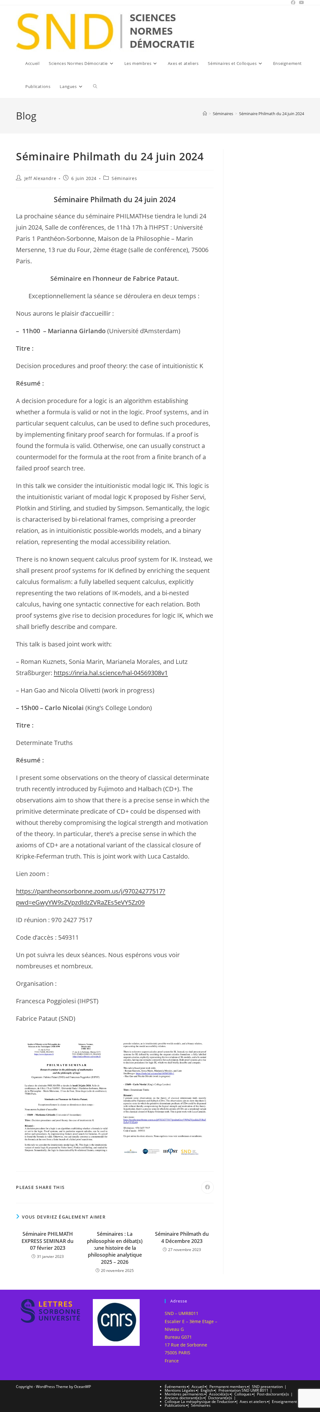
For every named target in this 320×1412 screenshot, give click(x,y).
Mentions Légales (180, 1390)
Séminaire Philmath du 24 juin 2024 (271, 113)
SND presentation (267, 1386)
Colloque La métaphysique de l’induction (199, 1401)
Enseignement (284, 1401)
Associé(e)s (219, 1394)
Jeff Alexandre (40, 178)
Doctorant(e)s (220, 1397)
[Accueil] (205, 113)
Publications (175, 1405)
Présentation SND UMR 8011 (243, 1390)
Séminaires (124, 178)
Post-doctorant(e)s (273, 1394)
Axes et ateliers (253, 1401)
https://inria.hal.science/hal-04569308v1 (111, 673)
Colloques (243, 1394)
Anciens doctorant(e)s (184, 1397)
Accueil (198, 1386)
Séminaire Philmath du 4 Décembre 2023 (182, 1237)
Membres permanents (184, 1394)
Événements (175, 1386)
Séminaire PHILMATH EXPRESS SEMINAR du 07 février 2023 (47, 1240)
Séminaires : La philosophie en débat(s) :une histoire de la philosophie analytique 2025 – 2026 (114, 1247)
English (207, 1390)
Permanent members (228, 1386)
